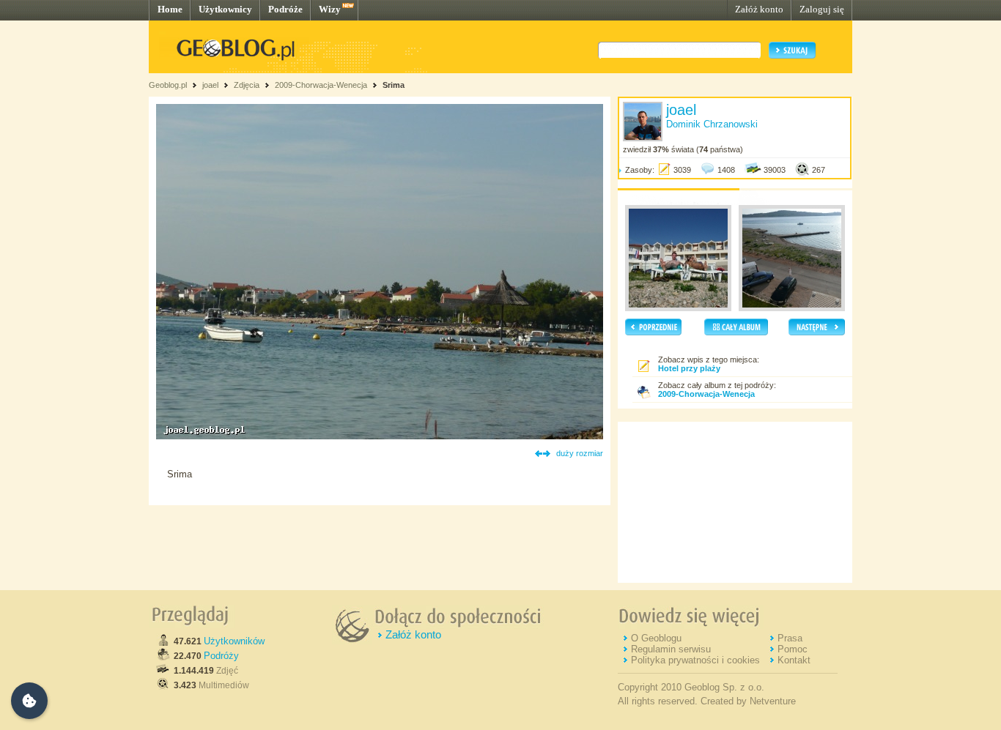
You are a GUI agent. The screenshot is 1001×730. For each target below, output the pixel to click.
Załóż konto (759, 9)
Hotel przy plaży (689, 368)
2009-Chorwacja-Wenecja (321, 85)
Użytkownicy (225, 9)
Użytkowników (234, 641)
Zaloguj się (821, 9)
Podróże (285, 9)
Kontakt (793, 660)
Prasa (789, 638)
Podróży (221, 655)
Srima (394, 85)
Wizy (330, 9)
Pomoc (792, 649)
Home (170, 9)
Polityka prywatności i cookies (695, 660)
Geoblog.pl (168, 85)
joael (210, 85)
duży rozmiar (579, 453)
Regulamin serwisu (671, 649)
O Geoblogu (656, 638)
